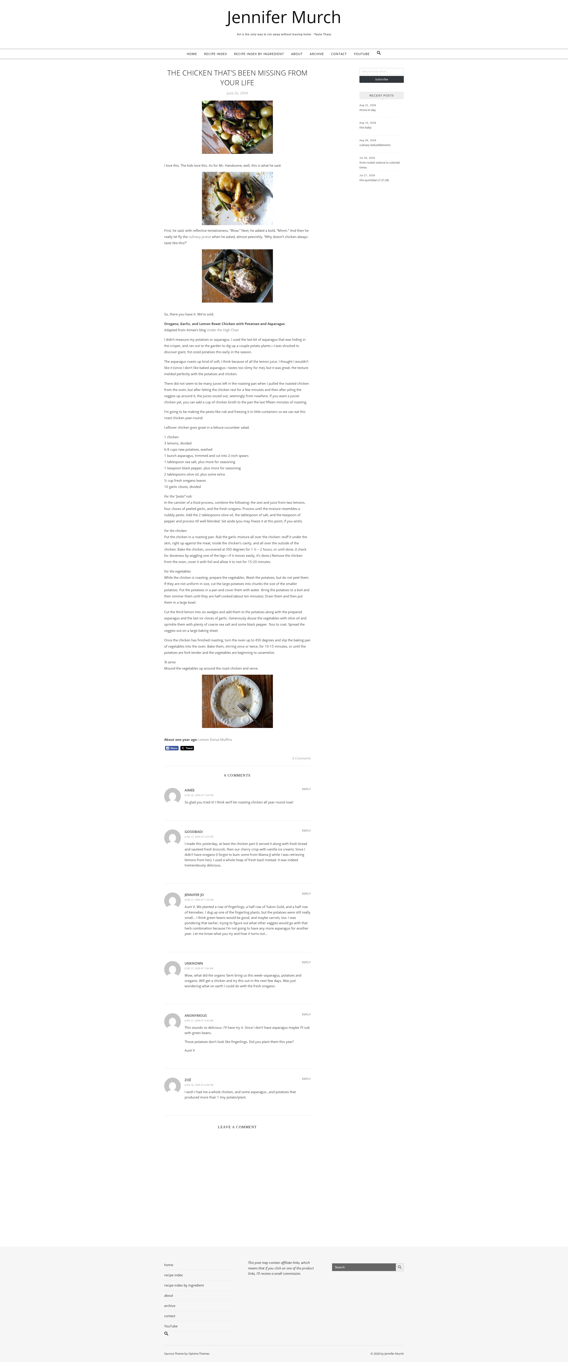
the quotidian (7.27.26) (374, 180)
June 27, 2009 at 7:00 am (199, 968)
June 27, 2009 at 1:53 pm (199, 899)
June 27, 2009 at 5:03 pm (199, 836)
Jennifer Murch (284, 16)
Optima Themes (198, 1354)
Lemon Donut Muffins (215, 739)
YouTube (362, 54)
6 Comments (301, 758)
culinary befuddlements (375, 145)
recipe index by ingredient (259, 54)
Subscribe (381, 79)
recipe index (215, 54)
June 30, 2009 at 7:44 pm (199, 795)
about (297, 54)
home (192, 54)
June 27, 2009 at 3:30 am (199, 1020)
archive (317, 54)
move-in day (367, 110)
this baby (365, 127)
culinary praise (200, 236)
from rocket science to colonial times (379, 165)
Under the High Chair (223, 330)
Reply (306, 789)
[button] (377, 54)
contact (339, 54)
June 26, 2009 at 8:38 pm (199, 1084)
